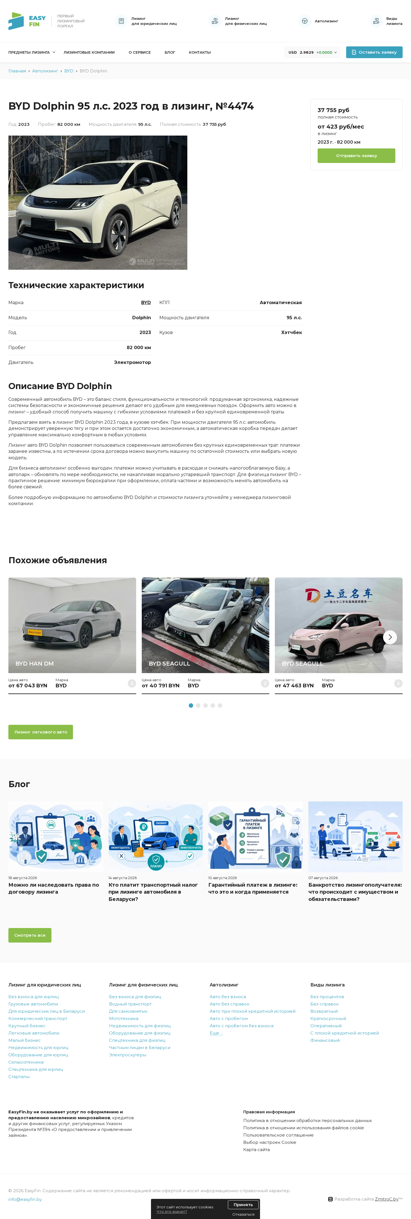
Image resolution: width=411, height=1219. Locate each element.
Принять (243, 1204)
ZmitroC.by (386, 1199)
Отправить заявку (356, 155)
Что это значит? (172, 1211)
